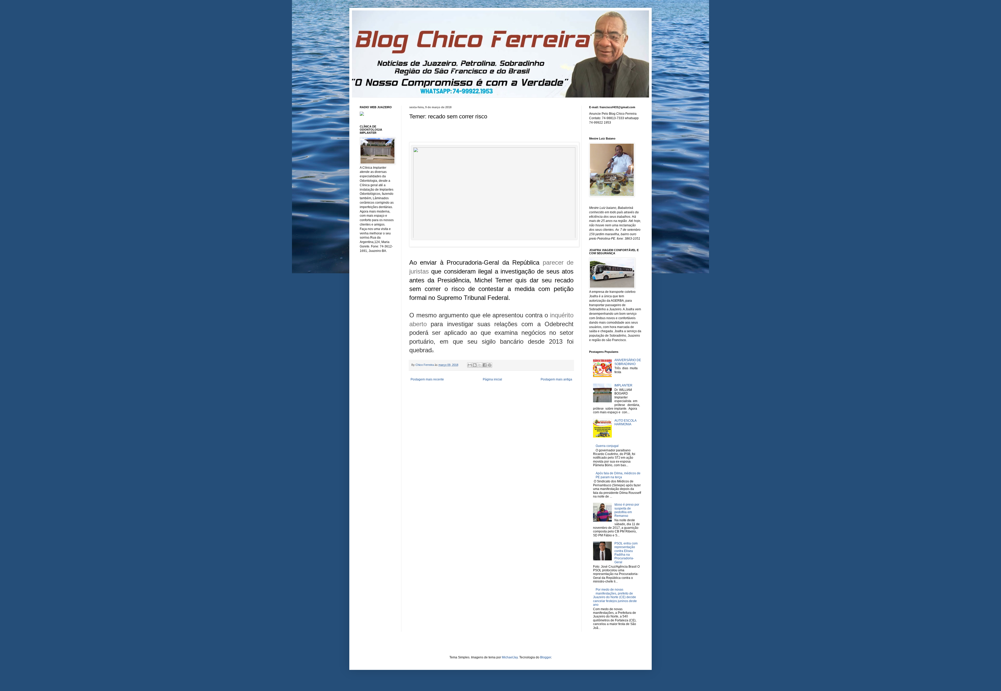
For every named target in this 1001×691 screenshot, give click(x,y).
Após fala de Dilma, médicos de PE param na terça (618, 475)
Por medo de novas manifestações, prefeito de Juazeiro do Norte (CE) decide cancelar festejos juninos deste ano (615, 597)
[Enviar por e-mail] (469, 365)
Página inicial (492, 379)
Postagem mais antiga (556, 379)
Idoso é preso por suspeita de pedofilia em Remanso (626, 510)
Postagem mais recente (427, 379)
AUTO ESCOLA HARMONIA (625, 422)
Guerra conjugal (607, 446)
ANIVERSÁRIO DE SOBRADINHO (627, 362)
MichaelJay (510, 657)
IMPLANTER (623, 385)
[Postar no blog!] (474, 365)
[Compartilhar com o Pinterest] (489, 365)
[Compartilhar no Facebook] (484, 365)
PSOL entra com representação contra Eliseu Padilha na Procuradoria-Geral (626, 553)
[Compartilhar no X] (479, 365)
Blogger (545, 657)
